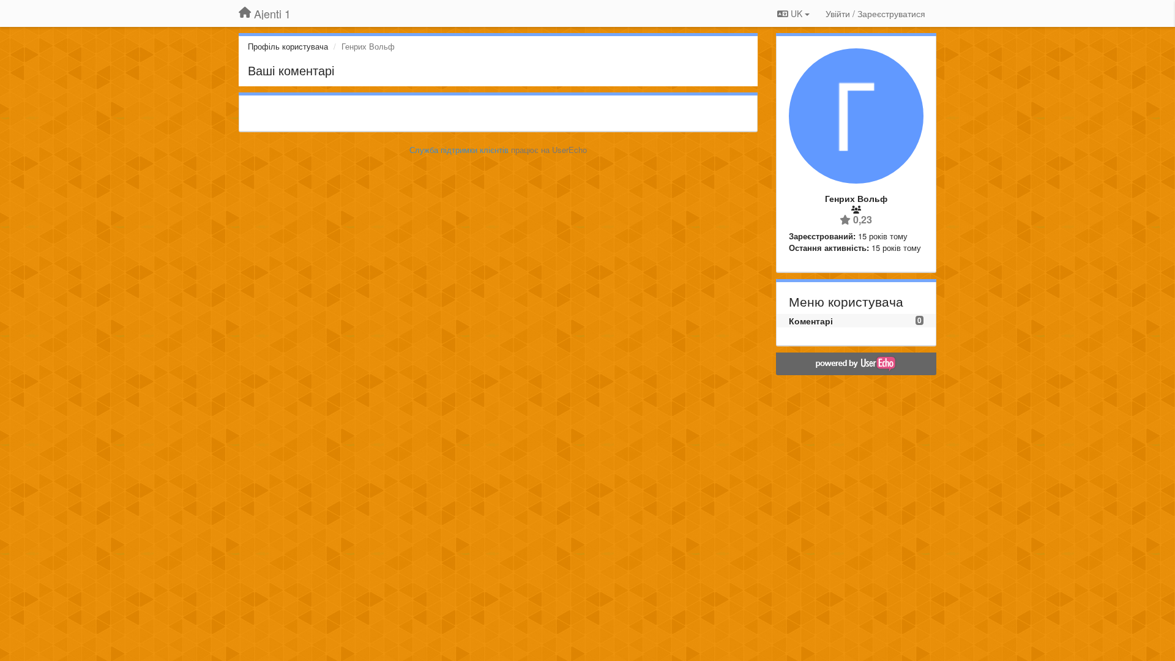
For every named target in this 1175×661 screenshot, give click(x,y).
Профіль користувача (288, 46)
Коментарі (811, 321)
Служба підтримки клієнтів (459, 149)
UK (796, 13)
